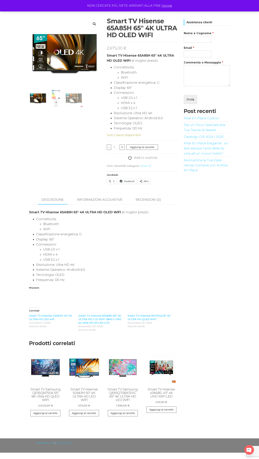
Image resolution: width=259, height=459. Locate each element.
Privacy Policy (64, 442)
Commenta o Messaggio (203, 62)
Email (189, 48)
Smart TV (145, 165)
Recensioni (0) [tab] (148, 200)
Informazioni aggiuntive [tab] (99, 200)
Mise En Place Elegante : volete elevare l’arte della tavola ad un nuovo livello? (206, 148)
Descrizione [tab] (52, 200)
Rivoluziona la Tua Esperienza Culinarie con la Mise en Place (206, 165)
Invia (190, 99)
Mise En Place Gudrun (201, 118)
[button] (94, 24)
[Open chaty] (249, 450)
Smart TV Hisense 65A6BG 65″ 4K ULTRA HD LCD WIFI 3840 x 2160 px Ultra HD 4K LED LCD (99, 319)
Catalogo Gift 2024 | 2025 (203, 137)
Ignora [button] (167, 6)
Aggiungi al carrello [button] (45, 413)
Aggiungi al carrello (142, 147)
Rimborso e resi (45, 442)
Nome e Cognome (199, 33)
